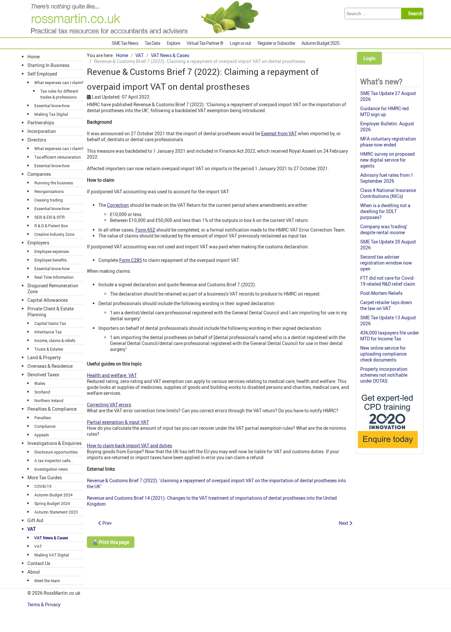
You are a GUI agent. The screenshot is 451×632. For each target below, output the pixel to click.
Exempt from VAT (279, 133)
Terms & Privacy (44, 604)
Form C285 (130, 260)
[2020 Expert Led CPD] (387, 450)
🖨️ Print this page (110, 542)
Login (369, 58)
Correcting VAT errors (109, 404)
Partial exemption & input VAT (118, 422)
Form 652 (145, 230)
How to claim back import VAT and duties (129, 445)
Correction (118, 205)
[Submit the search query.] (414, 13)
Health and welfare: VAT (112, 375)
